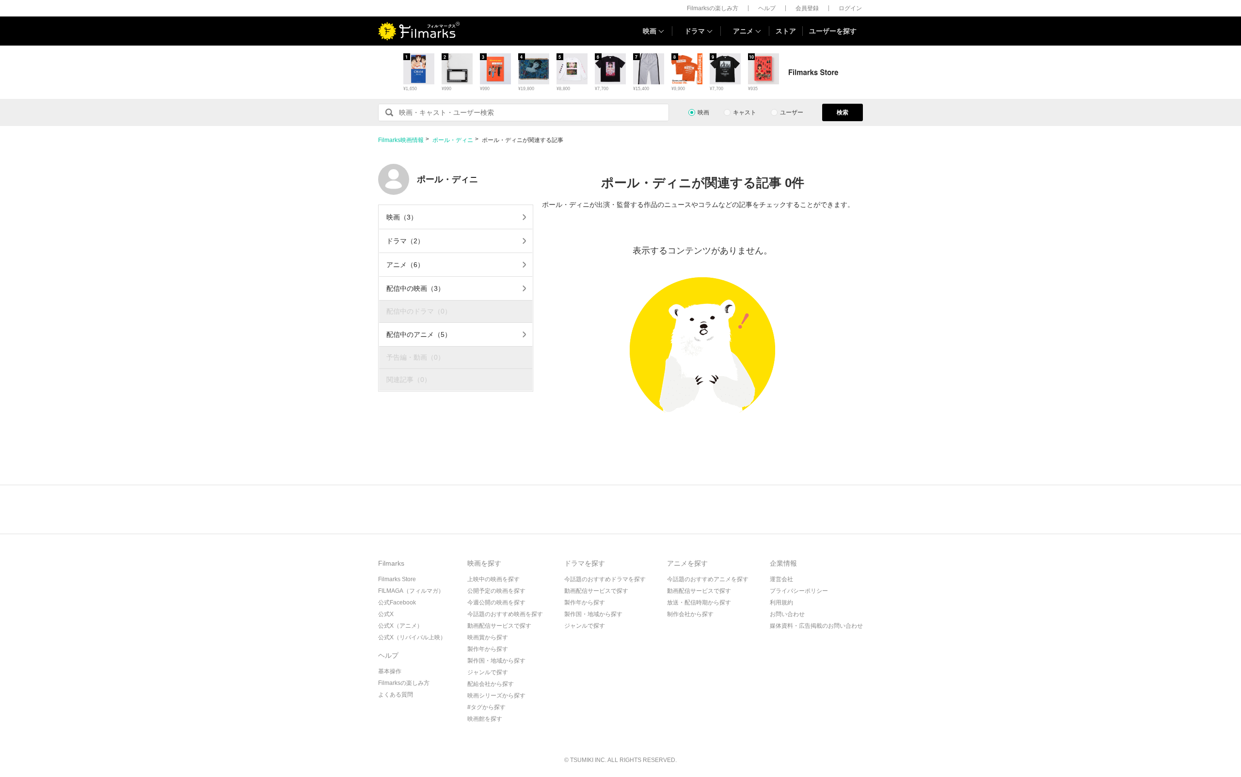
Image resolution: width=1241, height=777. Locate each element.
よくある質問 (395, 694)
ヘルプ (767, 8)
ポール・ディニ (452, 140)
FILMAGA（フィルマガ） (411, 590)
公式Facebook (397, 602)
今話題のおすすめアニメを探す (707, 579)
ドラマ (694, 31)
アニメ (743, 31)
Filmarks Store (397, 579)
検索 (842, 112)
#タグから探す (486, 707)
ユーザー (791, 112)
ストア (786, 31)
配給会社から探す (490, 684)
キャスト (744, 112)
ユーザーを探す (833, 31)
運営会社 (781, 579)
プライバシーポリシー (799, 590)
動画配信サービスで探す (499, 625)
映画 (649, 31)
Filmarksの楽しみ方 (712, 8)
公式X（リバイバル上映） (412, 637)
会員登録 (807, 8)
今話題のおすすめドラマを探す (605, 579)
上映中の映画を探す (493, 579)
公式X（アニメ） (400, 625)
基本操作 (389, 671)
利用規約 (781, 602)
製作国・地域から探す (496, 660)
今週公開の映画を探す (496, 602)
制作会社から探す (690, 614)
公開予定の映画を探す (496, 590)
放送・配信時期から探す (699, 602)
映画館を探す (484, 718)
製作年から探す (487, 649)
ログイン (850, 8)
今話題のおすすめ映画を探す (505, 614)
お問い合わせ (787, 614)
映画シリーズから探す (496, 695)
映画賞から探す (487, 637)
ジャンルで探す (487, 672)
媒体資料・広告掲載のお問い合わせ (816, 625)
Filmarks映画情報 (401, 140)
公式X (386, 614)
